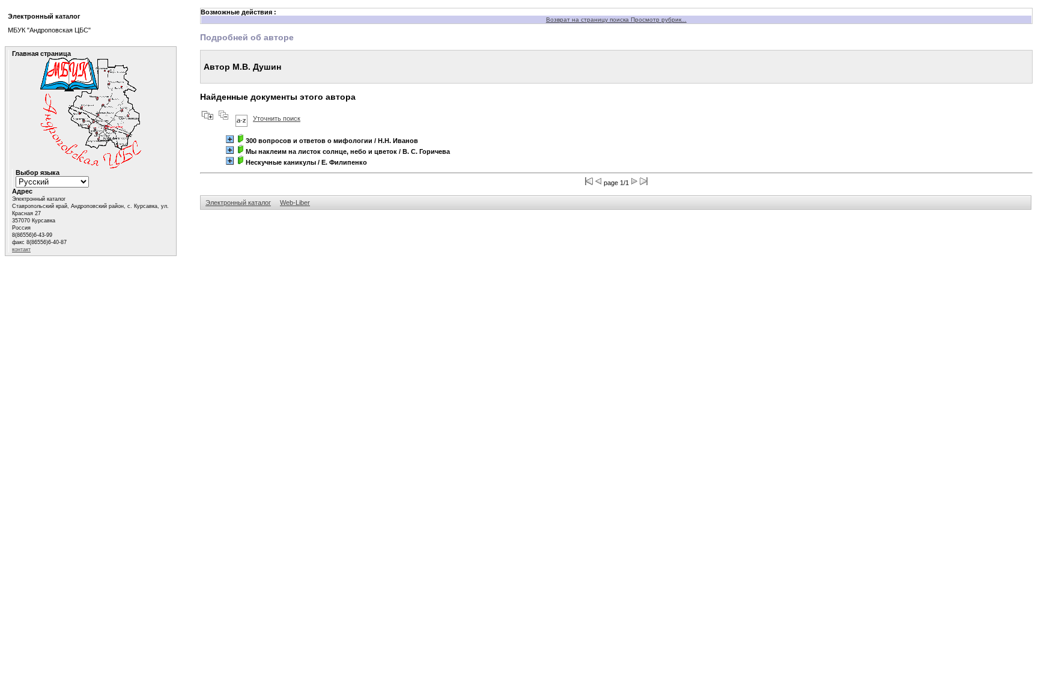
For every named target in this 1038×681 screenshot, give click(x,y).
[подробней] (230, 139)
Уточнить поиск (276, 118)
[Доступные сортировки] (241, 118)
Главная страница (41, 53)
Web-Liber (295, 202)
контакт (21, 249)
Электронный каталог (238, 202)
